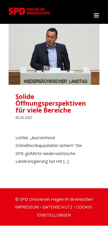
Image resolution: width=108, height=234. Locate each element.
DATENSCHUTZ (57, 207)
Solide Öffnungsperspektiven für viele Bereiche (51, 103)
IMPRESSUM (27, 207)
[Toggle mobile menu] (97, 15)
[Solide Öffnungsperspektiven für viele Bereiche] (54, 54)
